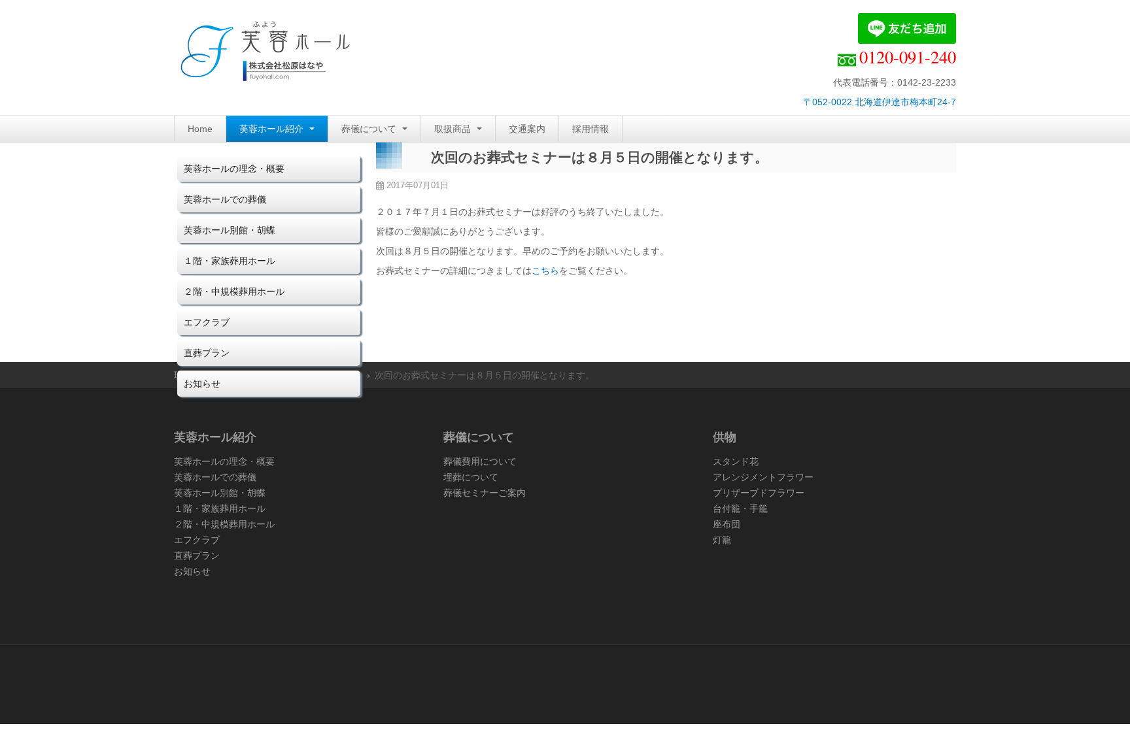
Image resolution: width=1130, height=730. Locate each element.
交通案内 (527, 129)
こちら (545, 270)
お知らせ (202, 383)
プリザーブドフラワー (758, 493)
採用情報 (590, 129)
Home (200, 129)
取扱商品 (453, 129)
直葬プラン (207, 353)
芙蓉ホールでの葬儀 (225, 199)
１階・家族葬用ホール (229, 261)
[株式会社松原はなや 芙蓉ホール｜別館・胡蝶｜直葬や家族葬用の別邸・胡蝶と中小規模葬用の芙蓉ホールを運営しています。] (265, 54)
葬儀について (370, 129)
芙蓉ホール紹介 (272, 129)
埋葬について (470, 477)
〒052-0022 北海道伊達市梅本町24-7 (879, 102)
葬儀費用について (480, 461)
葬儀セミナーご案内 (484, 493)
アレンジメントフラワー (763, 477)
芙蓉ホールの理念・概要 (234, 168)
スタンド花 (736, 461)
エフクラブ (207, 322)
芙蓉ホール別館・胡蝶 (229, 230)
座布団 (726, 524)
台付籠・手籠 (740, 508)
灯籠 (722, 540)
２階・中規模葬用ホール (234, 291)
